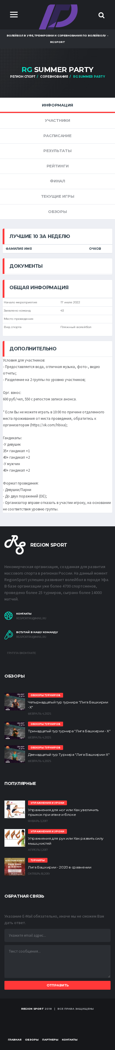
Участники (57, 120)
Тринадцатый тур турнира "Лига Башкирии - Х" (69, 731)
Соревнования (54, 77)
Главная (15, 1039)
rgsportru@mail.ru (31, 618)
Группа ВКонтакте (21, 653)
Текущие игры (57, 196)
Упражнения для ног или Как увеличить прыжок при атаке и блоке (63, 812)
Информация (57, 105)
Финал (57, 181)
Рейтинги (58, 166)
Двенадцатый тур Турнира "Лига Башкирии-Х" (68, 754)
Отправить (58, 985)
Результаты (57, 150)
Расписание (57, 135)
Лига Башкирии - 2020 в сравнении (59, 867)
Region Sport (32, 1008)
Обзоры (57, 211)
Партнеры (50, 1039)
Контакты (70, 1039)
